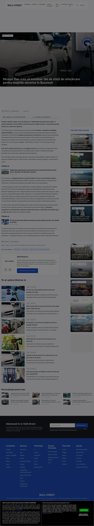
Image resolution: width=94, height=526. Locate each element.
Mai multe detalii (19, 509)
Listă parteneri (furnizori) (47, 513)
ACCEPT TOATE (84, 510)
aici (3, 519)
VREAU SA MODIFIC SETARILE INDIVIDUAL (83, 515)
